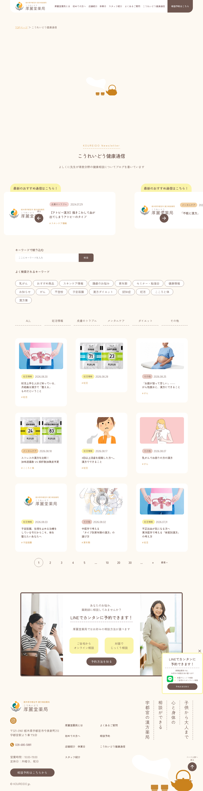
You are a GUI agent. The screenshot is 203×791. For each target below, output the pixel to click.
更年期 (123, 283)
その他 (174, 321)
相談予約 (180, 6)
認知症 (126, 292)
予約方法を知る (182, 686)
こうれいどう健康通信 (154, 6)
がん (43, 292)
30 (130, 562)
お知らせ (25, 292)
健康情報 (174, 283)
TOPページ (21, 27)
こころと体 (162, 292)
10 (107, 562)
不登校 (59, 292)
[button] (39, 216)
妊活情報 (57, 321)
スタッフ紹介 (115, 6)
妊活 (143, 292)
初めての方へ (79, 6)
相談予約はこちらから (32, 772)
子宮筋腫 (78, 292)
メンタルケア (100, 204)
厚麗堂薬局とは (62, 6)
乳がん (23, 283)
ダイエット (145, 321)
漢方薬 (23, 300)
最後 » (164, 562)
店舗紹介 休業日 (97, 6)
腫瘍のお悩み (101, 283)
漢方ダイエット (103, 292)
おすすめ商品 (45, 283)
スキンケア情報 (73, 283)
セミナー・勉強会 (148, 283)
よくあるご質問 (132, 6)
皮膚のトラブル (87, 321)
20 (118, 562)
